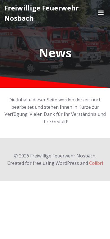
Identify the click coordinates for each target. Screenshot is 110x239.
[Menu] (101, 13)
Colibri (96, 163)
